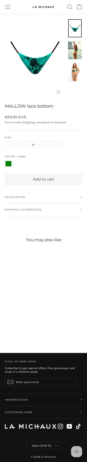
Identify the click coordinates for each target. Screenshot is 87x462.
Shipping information (23, 209)
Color (15, 156)
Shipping (29, 122)
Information (16, 399)
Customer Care (19, 412)
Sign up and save (20, 361)
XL (56, 144)
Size (8, 137)
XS (10, 144)
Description (15, 197)
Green (8, 163)
